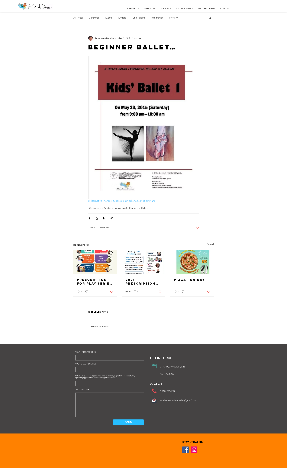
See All (210, 244)
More (172, 17)
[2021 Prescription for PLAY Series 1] (143, 262)
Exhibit (122, 17)
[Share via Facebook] (89, 218)
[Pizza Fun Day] (192, 262)
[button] (210, 18)
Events (108, 17)
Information (157, 17)
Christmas (94, 17)
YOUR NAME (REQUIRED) (85, 352)
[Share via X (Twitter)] (97, 218)
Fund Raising (138, 17)
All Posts (78, 17)
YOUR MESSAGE (82, 389)
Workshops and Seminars (101, 208)
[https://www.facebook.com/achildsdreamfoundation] (185, 449)
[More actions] (197, 38)
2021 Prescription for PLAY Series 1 (143, 281)
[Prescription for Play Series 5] (95, 262)
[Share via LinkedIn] (104, 218)
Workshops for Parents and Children (132, 208)
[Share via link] (111, 218)
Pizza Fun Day (189, 280)
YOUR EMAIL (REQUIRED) (85, 364)
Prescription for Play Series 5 (94, 281)
